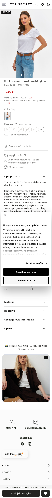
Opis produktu (12, 176)
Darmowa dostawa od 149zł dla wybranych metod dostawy (23, 161)
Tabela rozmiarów (18, 134)
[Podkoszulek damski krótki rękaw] (26, 43)
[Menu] (5, 4)
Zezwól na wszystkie (26, 272)
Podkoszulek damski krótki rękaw (25, 81)
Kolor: (9, 109)
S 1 (31, 289)
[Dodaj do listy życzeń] (45, 493)
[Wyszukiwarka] (37, 4)
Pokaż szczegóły (34, 263)
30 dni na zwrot (16, 167)
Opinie (8, 328)
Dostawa (9, 311)
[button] (26, 465)
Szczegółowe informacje (19, 319)
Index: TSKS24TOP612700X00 (16, 85)
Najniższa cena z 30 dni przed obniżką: (24, 101)
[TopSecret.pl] (21, 4)
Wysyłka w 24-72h (18, 155)
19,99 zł (9, 91)
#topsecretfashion (26, 349)
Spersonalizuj (24, 280)
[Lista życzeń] (42, 4)
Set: (6, 289)
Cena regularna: (18, 98)
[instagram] (29, 444)
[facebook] (22, 444)
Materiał (9, 302)
